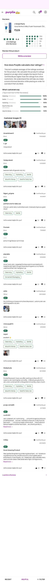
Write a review (24, 56)
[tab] (8, 579)
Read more (7, 427)
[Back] (2, 12)
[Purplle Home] (10, 12)
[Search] (34, 12)
